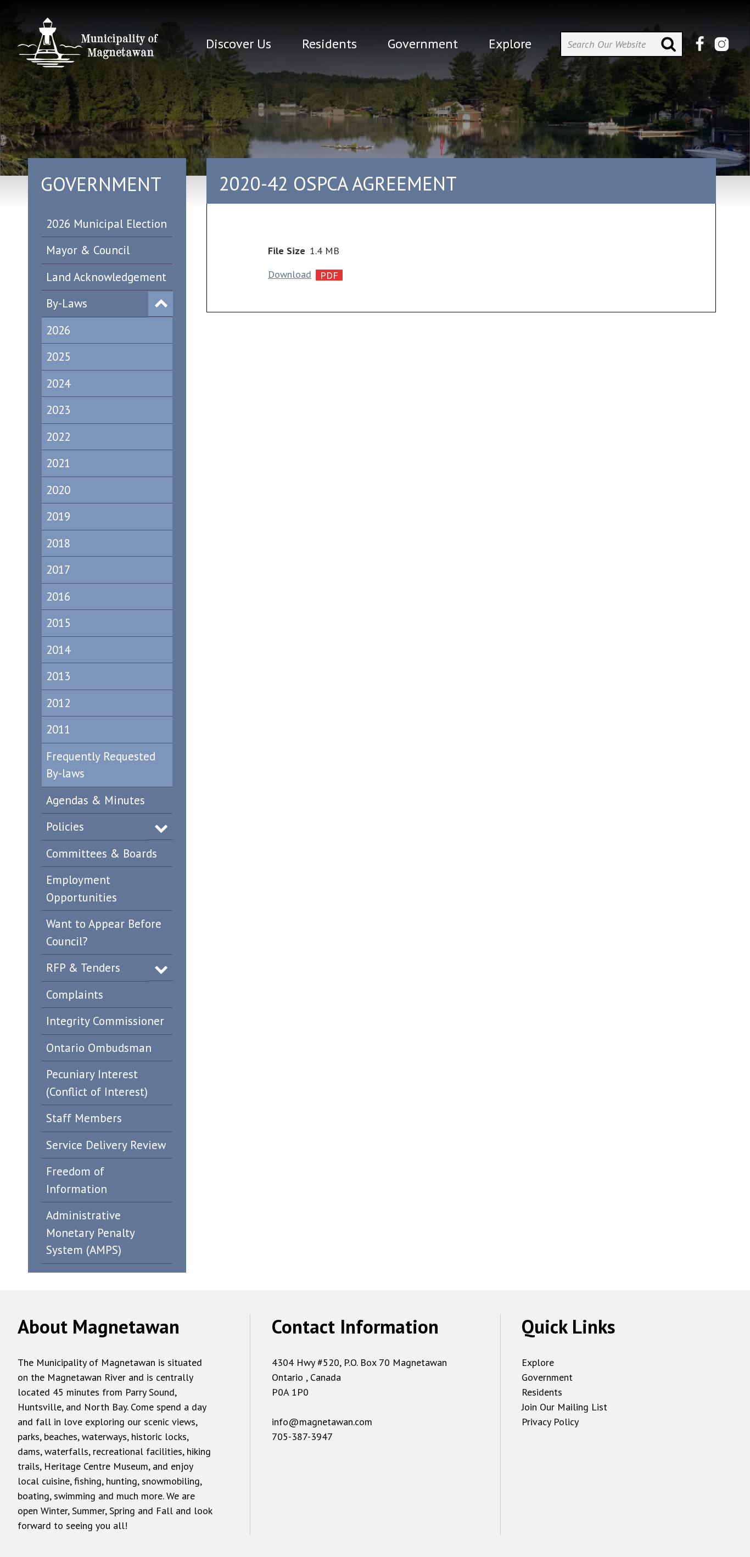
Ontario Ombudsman (99, 1047)
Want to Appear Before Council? (103, 932)
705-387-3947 (302, 1436)
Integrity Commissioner (105, 1020)
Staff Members (84, 1118)
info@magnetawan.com (322, 1421)
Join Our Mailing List (564, 1407)
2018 (58, 543)
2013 (58, 676)
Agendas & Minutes (95, 800)
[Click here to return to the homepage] (88, 47)
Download (289, 274)
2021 (58, 463)
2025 (58, 356)
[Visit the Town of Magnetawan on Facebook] (700, 44)
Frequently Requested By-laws (100, 765)
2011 (58, 729)
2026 (58, 330)
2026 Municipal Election (106, 223)
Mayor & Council (88, 250)
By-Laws (66, 303)
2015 (58, 622)
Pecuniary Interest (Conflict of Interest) (97, 1083)
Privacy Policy (550, 1421)
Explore (538, 1362)
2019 (58, 516)
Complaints (74, 994)
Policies (65, 826)
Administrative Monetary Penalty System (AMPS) (90, 1232)
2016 (58, 596)
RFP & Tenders (83, 967)
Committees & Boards (101, 853)
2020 (58, 490)
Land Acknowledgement (106, 277)
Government (547, 1377)
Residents (542, 1392)
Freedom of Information (76, 1180)
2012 (58, 703)
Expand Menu (160, 304)
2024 (58, 383)
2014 (58, 649)
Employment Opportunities (81, 888)
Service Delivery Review (106, 1145)
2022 (58, 436)
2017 (58, 569)
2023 (58, 409)
